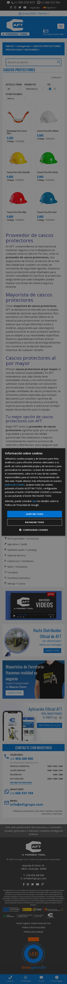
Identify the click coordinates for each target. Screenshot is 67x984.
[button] (33, 530)
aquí (34, 501)
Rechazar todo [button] (34, 522)
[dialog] (33, 492)
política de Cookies (15, 484)
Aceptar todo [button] (34, 514)
